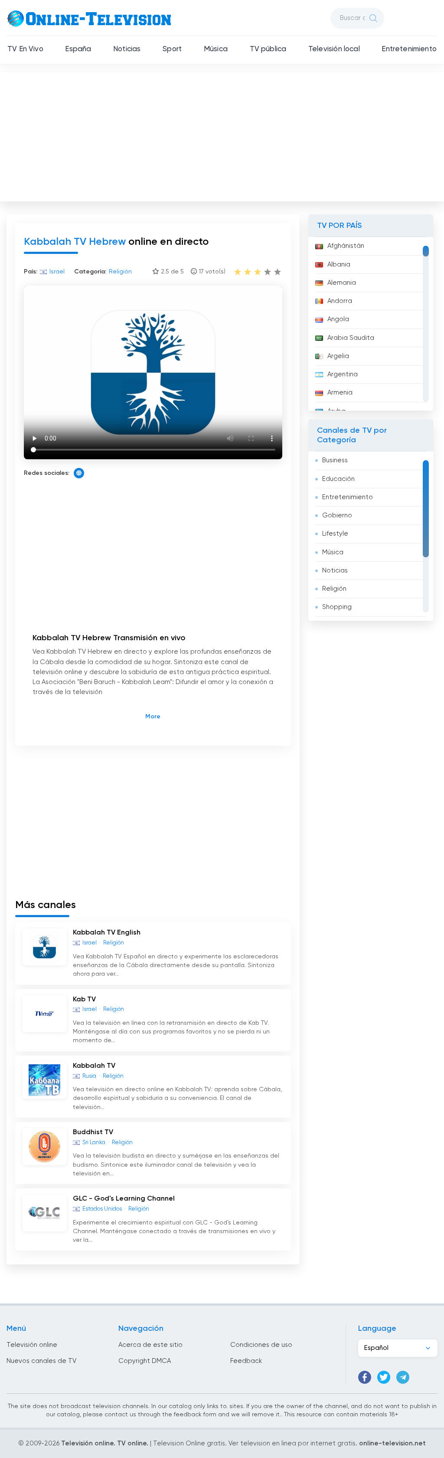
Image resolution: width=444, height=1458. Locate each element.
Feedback (246, 1361)
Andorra (339, 301)
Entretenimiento (409, 49)
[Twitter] (383, 1377)
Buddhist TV (93, 1132)
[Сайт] (79, 473)
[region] (370, 324)
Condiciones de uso (261, 1345)
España (78, 49)
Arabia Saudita (350, 338)
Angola (338, 319)
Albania (338, 264)
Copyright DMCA (144, 1361)
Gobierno (337, 515)
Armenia (340, 392)
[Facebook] (364, 1377)
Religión (334, 589)
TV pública (268, 49)
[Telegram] (402, 1377)
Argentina (342, 374)
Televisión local (334, 49)
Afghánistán (345, 246)
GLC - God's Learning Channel (124, 1198)
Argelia (338, 356)
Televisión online (32, 1345)
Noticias (126, 49)
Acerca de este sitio (150, 1345)
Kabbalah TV (94, 1066)
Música (216, 49)
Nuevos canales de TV (41, 1361)
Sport (172, 49)
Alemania (341, 283)
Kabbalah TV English (106, 932)
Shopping (337, 607)
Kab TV (84, 999)
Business (335, 460)
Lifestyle (335, 533)
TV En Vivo (25, 49)
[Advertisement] (223, 135)
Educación (338, 479)
